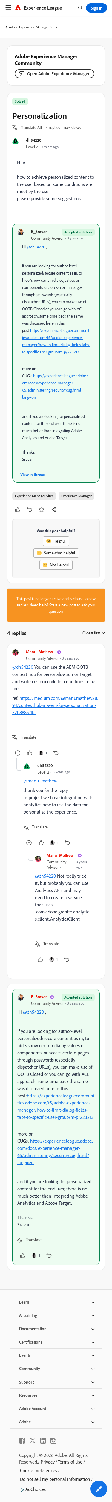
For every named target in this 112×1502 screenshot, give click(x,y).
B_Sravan (39, 231)
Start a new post (62, 605)
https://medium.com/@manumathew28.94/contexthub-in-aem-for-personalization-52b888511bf (55, 705)
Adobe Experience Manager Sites (33, 27)
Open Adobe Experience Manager (58, 73)
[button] (31, 128)
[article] (56, 703)
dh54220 (34, 140)
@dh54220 (36, 246)
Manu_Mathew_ (40, 651)
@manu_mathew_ (42, 781)
